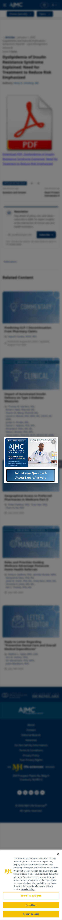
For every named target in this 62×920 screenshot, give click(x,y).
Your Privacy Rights (31, 895)
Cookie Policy (27, 889)
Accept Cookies (31, 914)
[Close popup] (53, 442)
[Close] (58, 853)
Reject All (31, 904)
